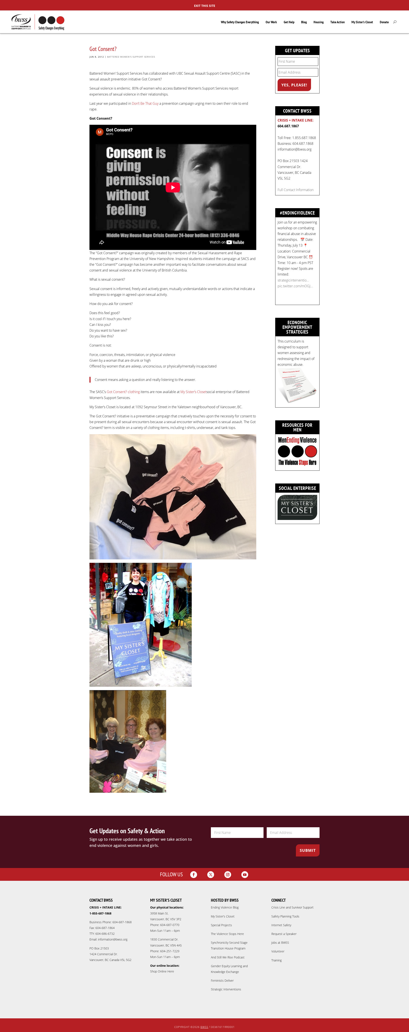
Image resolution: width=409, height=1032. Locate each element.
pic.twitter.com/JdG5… (294, 291)
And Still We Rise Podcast (228, 957)
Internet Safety (281, 925)
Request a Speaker (284, 934)
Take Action (337, 22)
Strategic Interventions (226, 989)
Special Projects (221, 925)
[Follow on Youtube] (244, 874)
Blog (304, 22)
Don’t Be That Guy (145, 103)
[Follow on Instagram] (227, 874)
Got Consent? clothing (123, 391)
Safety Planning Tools (285, 916)
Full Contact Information (296, 189)
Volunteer (277, 951)
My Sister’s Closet (362, 22)
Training (276, 960)
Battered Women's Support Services (131, 56)
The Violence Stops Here (227, 934)
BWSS (204, 1027)
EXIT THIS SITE (204, 6)
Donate (384, 22)
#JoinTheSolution (290, 286)
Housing (319, 22)
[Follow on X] (210, 874)
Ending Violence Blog (225, 907)
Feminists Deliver (222, 980)
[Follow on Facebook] (193, 874)
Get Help (289, 22)
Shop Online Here (162, 971)
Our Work (271, 22)
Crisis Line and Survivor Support (292, 907)
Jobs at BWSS (280, 943)
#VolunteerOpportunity (295, 280)
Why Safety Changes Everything (240, 22)
